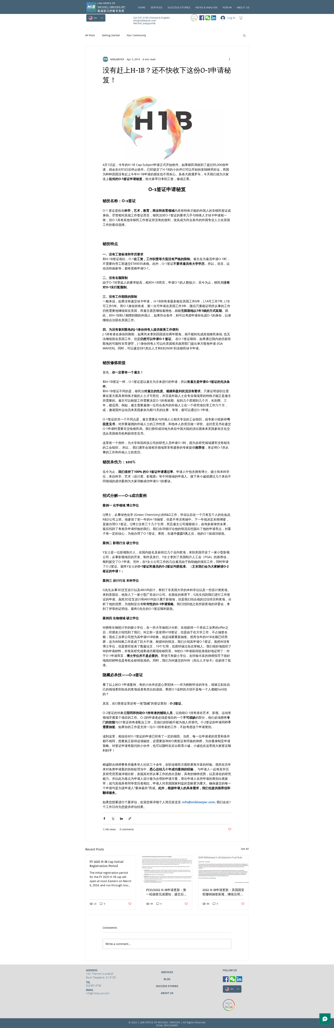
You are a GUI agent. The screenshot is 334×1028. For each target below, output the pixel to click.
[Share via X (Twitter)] (112, 818)
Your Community (136, 35)
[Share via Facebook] (104, 818)
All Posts (90, 35)
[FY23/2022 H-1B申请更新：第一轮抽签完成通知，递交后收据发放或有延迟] (167, 869)
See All (245, 848)
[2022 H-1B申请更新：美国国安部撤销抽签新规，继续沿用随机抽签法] (223, 869)
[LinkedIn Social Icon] (213, 17)
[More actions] (229, 59)
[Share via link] (130, 818)
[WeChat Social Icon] (207, 17)
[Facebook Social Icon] (201, 17)
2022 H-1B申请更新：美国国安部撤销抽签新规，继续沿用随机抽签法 (223, 892)
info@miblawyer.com (144, 20)
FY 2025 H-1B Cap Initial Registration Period (107, 863)
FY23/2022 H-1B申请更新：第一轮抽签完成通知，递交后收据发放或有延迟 (166, 892)
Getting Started (111, 35)
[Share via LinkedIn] (121, 818)
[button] (243, 7)
